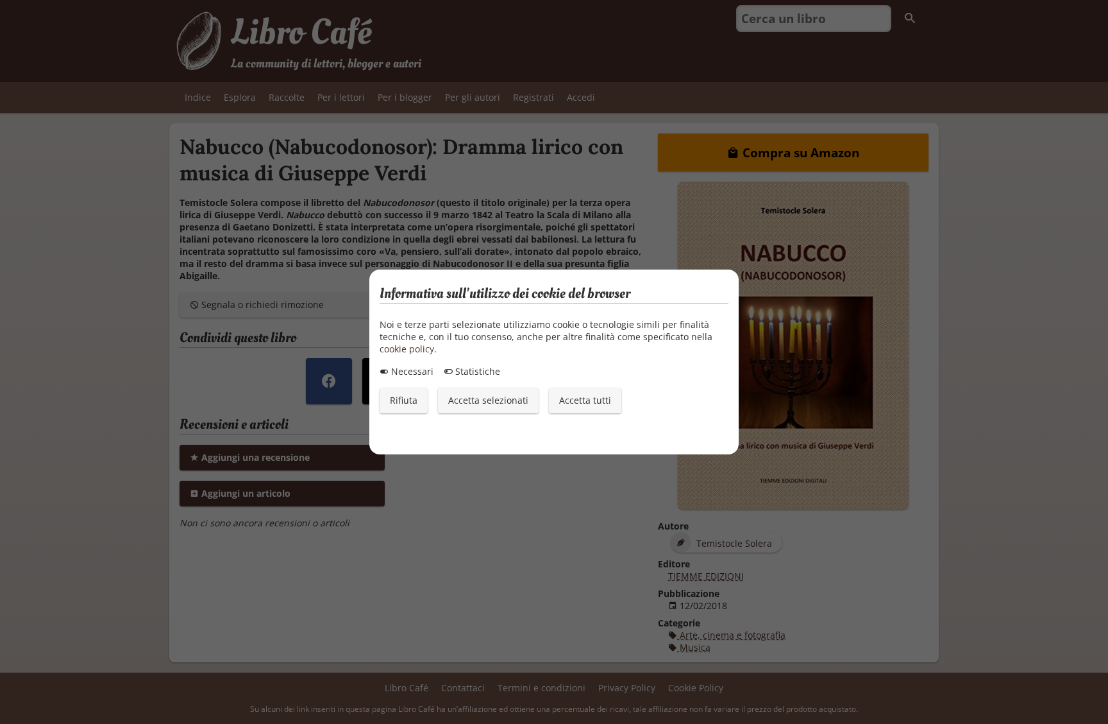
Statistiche (476, 371)
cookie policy (407, 349)
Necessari (411, 371)
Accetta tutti (585, 400)
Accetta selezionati (488, 400)
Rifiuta (403, 400)
